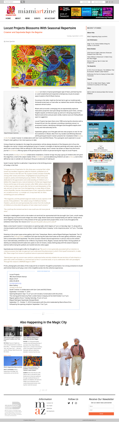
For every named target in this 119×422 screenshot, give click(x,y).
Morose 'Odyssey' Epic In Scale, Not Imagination (97, 62)
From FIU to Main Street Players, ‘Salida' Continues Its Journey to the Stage (98, 84)
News (27, 18)
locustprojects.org (15, 283)
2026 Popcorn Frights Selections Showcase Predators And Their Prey (99, 53)
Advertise (49, 408)
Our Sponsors (50, 411)
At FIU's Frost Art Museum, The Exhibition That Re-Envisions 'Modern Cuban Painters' (100, 70)
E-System (26, 420)
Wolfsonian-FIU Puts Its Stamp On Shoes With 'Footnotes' (100, 75)
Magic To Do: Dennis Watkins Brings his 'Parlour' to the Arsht (98, 44)
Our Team (49, 405)
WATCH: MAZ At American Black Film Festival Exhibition (100, 92)
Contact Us (50, 403)
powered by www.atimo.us (89, 420)
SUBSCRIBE (85, 2)
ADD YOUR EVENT (98, 2)
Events (37, 18)
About (18, 18)
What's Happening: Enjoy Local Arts (97, 36)
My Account (50, 18)
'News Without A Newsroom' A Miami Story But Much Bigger (99, 57)
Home (8, 18)
